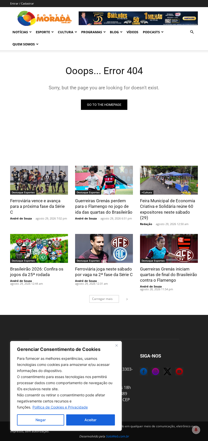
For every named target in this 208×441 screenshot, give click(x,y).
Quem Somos (23, 44)
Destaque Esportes (23, 192)
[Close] (116, 345)
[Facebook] (139, 372)
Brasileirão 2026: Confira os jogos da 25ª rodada (36, 271)
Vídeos (132, 32)
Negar (41, 420)
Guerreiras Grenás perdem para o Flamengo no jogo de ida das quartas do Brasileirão (103, 206)
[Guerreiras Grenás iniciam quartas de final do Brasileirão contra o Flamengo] (169, 248)
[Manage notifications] (196, 430)
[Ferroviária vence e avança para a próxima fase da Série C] (39, 180)
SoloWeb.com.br (117, 436)
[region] (66, 386)
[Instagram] (151, 372)
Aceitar (90, 420)
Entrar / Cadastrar (22, 3)
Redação (146, 224)
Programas (91, 32)
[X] (163, 372)
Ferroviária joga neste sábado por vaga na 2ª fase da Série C (104, 271)
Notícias (20, 32)
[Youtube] (175, 372)
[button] (192, 32)
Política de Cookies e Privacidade (60, 407)
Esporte (43, 32)
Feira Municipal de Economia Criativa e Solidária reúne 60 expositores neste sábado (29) (167, 209)
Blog (114, 32)
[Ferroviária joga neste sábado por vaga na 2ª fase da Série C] (104, 248)
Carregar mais (102, 299)
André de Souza (21, 218)
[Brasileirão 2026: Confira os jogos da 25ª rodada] (39, 248)
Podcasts (151, 32)
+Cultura (147, 192)
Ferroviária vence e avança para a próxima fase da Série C (37, 206)
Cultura (65, 32)
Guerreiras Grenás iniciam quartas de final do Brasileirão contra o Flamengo (168, 274)
